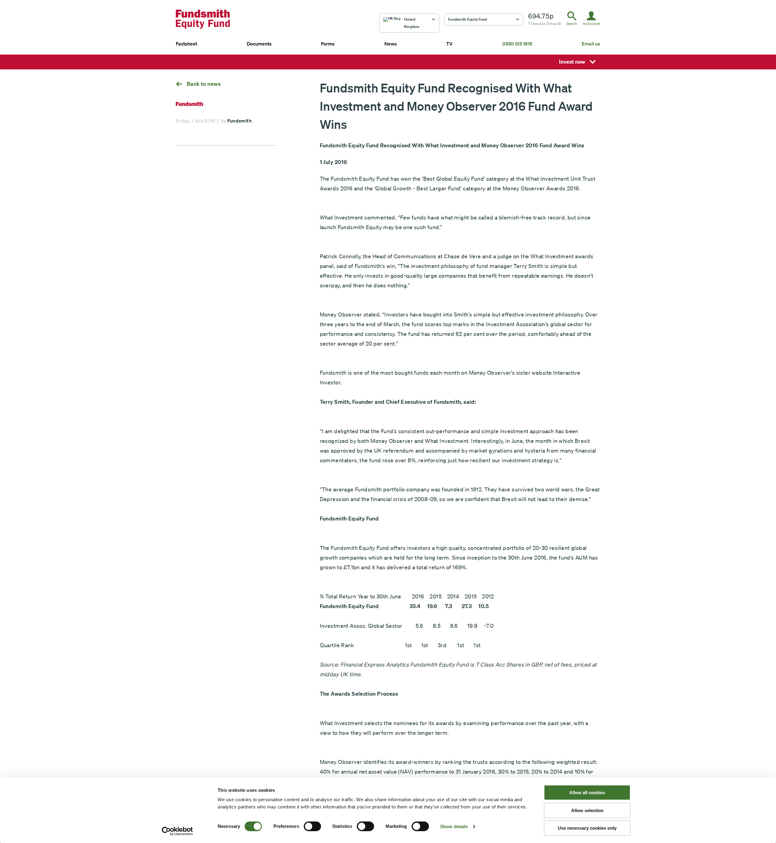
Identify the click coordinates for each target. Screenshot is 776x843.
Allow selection (587, 810)
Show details (454, 826)
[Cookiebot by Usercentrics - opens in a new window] (177, 831)
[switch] (312, 826)
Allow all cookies (587, 792)
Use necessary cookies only (587, 828)
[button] (409, 23)
